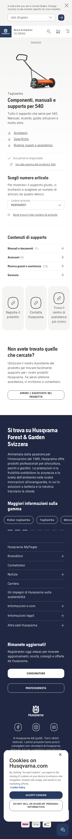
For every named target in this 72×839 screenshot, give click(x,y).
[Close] (60, 754)
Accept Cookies (36, 795)
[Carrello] (58, 31)
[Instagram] (36, 727)
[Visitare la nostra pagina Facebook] (18, 727)
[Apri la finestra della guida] (63, 830)
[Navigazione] (67, 31)
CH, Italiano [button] (20, 33)
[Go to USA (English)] (61, 17)
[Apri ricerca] (49, 31)
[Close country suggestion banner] (67, 5)
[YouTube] (54, 727)
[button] (10, 530)
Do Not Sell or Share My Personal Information (36, 805)
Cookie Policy (17, 787)
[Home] (6, 31)
